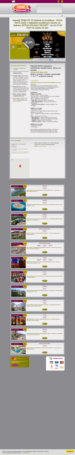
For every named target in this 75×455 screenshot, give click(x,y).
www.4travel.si (15, 153)
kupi (45, 194)
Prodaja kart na (46, 82)
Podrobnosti (25, 453)
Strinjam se (70, 451)
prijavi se (15, 365)
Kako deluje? (24, 364)
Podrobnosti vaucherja (18, 65)
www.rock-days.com (17, 101)
